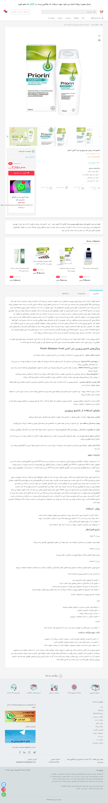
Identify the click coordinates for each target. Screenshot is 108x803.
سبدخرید (68, 18)
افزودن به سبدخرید (20, 173)
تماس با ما (51, 18)
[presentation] (100, 136)
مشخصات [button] (81, 293)
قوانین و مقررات (98, 730)
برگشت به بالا (52, 675)
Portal (48, 800)
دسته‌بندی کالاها (96, 18)
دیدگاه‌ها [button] (65, 293)
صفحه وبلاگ (99, 727)
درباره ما (60, 18)
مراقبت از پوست (98, 717)
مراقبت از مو (92, 163)
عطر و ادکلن (99, 723)
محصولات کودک (98, 733)
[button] (7, 12)
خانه (83, 18)
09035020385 (54, 762)
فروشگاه (76, 18)
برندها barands (98, 714)
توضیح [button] (96, 293)
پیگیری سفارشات (97, 743)
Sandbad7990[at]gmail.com (26, 762)
